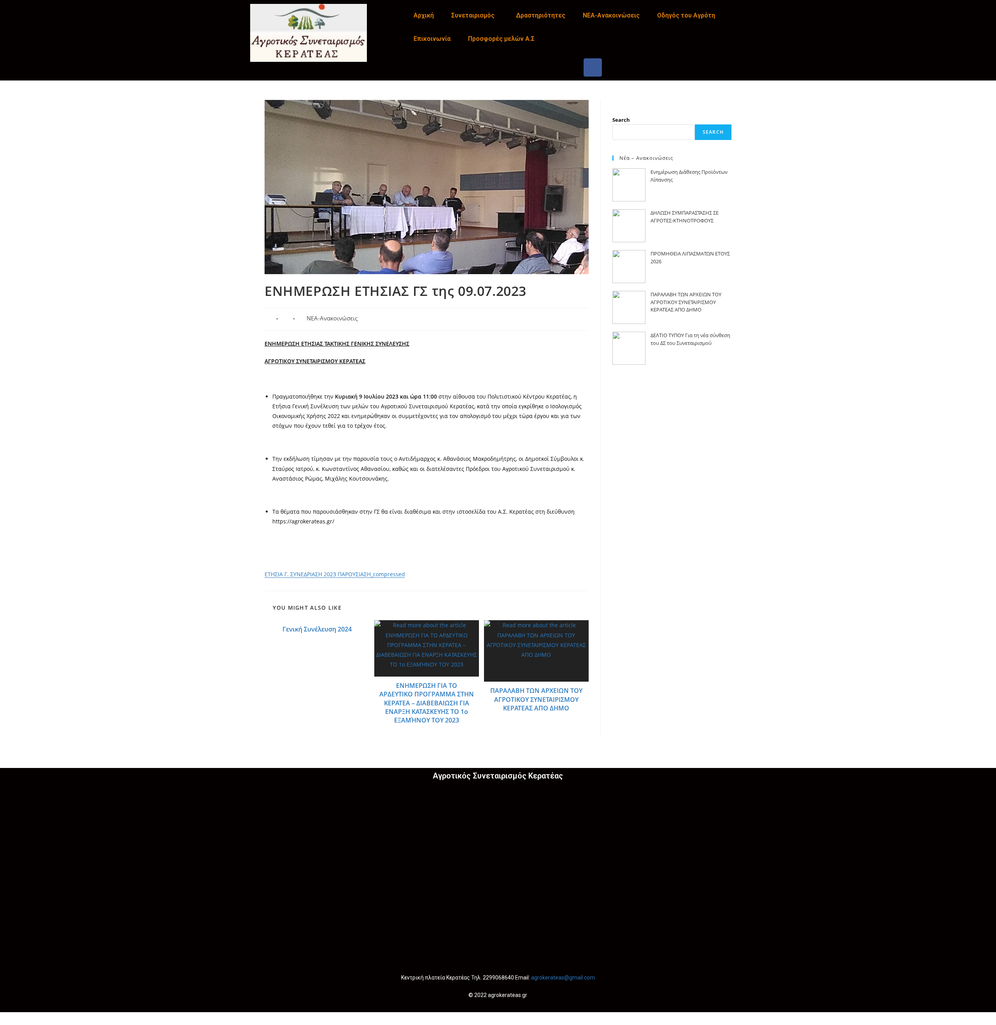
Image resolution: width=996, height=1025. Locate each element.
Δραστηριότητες (540, 15)
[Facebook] (593, 67)
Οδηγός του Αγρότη (686, 15)
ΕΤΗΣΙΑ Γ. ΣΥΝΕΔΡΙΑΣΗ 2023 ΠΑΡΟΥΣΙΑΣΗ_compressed (335, 574)
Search (621, 119)
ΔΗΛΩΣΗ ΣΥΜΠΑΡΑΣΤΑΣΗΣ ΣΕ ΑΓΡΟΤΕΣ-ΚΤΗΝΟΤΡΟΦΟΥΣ (685, 216)
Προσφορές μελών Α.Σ (501, 38)
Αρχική (424, 15)
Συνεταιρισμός (472, 15)
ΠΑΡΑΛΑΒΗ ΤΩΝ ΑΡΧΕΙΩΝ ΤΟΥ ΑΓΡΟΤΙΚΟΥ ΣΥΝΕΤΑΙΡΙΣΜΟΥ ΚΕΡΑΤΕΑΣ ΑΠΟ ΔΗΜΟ (536, 699)
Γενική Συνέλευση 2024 (317, 629)
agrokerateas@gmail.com (563, 977)
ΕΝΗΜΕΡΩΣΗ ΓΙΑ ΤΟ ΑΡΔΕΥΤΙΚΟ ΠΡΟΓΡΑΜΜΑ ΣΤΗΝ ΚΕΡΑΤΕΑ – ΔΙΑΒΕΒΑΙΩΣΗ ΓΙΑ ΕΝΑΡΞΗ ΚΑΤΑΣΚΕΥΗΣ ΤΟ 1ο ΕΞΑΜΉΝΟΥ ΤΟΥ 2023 (426, 703)
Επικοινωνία (432, 38)
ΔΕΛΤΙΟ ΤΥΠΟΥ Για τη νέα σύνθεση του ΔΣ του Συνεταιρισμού (690, 339)
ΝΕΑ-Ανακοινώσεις (611, 15)
